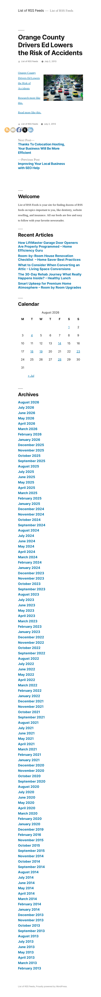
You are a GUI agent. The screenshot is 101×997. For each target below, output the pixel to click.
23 (78, 351)
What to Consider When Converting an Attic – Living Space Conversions (49, 267)
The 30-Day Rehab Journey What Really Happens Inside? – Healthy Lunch (50, 276)
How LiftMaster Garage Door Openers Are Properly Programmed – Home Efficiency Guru (48, 246)
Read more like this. (29, 112)
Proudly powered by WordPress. (51, 986)
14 (59, 343)
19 (41, 351)
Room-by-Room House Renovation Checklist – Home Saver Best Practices (49, 258)
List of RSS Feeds (31, 10)
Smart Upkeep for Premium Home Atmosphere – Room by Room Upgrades (49, 285)
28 (59, 359)
